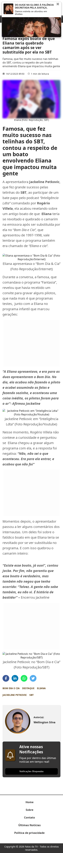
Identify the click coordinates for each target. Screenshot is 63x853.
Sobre (29, 810)
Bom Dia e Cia (11, 688)
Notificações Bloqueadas (31, 771)
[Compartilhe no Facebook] (6, 678)
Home (29, 802)
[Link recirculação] (8, 9)
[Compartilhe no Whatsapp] (24, 678)
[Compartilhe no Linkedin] (15, 678)
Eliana (41, 688)
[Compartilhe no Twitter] (33, 678)
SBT (31, 694)
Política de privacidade (29, 833)
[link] (18, 721)
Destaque (28, 688)
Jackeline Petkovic (15, 694)
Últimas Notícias (29, 825)
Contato (29, 817)
